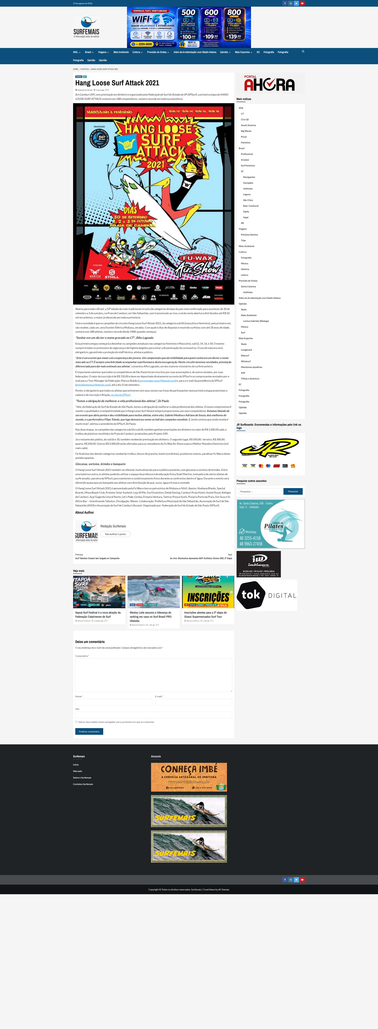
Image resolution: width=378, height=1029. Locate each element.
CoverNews (209, 889)
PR (242, 223)
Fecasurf (92, 605)
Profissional (247, 154)
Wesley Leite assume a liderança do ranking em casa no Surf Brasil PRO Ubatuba (151, 616)
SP (85, 77)
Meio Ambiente (121, 52)
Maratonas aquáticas (251, 367)
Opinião (224, 52)
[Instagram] (290, 3)
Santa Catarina (248, 286)
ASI (186, 605)
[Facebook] (284, 3)
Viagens (102, 52)
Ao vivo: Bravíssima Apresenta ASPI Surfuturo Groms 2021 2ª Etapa (201, 556)
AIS (77, 605)
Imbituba (209, 605)
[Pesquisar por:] (261, 491)
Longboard (246, 349)
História (245, 269)
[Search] (303, 51)
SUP (243, 372)
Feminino (245, 142)
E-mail (159, 696)
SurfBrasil (152, 605)
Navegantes (249, 177)
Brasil (88, 52)
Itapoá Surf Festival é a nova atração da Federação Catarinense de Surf (98, 614)
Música (244, 263)
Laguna (247, 194)
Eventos (79, 77)
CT (242, 113)
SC (258, 52)
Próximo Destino (249, 234)
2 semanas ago (98, 621)
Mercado (77, 771)
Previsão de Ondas (157, 52)
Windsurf (246, 361)
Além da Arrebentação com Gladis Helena (195, 52)
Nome (79, 696)
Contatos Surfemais (83, 784)
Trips (243, 240)
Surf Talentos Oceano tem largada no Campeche (97, 556)
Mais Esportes (242, 52)
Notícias (140, 605)
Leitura (244, 275)
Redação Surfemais (85, 90)
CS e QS (245, 119)
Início (76, 764)
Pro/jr (244, 136)
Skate (244, 309)
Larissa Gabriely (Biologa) (256, 321)
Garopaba (248, 182)
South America (248, 125)
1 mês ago (151, 625)
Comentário (82, 655)
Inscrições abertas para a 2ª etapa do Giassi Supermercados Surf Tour (205, 614)
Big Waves (246, 131)
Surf (243, 332)
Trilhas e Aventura (250, 378)
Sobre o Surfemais (82, 777)
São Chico (248, 200)
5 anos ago (100, 90)
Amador (245, 159)
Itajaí (245, 217)
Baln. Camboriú (251, 205)
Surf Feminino (248, 165)
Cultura (136, 52)
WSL (75, 52)
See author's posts (115, 534)
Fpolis (246, 211)
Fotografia (269, 52)
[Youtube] (302, 3)
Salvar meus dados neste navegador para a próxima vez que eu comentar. (116, 721)
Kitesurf (245, 355)
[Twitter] (296, 3)
